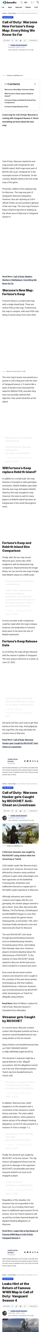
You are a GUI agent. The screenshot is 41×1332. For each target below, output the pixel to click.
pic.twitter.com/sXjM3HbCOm (19, 1185)
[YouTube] (27, 761)
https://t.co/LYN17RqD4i (19, 1085)
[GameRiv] (9, 2)
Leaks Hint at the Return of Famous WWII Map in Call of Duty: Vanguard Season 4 (20, 1234)
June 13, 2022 (11, 614)
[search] (21, 2)
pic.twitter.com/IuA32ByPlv (17, 453)
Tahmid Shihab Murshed (18, 45)
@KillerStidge (21, 447)
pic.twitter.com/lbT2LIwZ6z (17, 606)
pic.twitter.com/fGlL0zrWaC (18, 1140)
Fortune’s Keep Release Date (16, 107)
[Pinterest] (30, 761)
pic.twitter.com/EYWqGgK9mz (19, 1088)
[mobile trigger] (37, 2)
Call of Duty (7, 17)
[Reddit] (37, 761)
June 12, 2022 (11, 461)
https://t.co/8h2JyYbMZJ (21, 603)
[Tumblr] (35, 761)
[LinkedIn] (33, 761)
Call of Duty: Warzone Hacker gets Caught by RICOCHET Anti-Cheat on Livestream (20, 743)
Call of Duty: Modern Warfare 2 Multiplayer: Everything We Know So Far (19, 280)
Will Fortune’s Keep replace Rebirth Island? (19, 95)
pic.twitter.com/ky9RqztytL (21, 704)
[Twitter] (25, 761)
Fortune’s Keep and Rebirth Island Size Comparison (20, 101)
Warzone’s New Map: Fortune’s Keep (19, 89)
